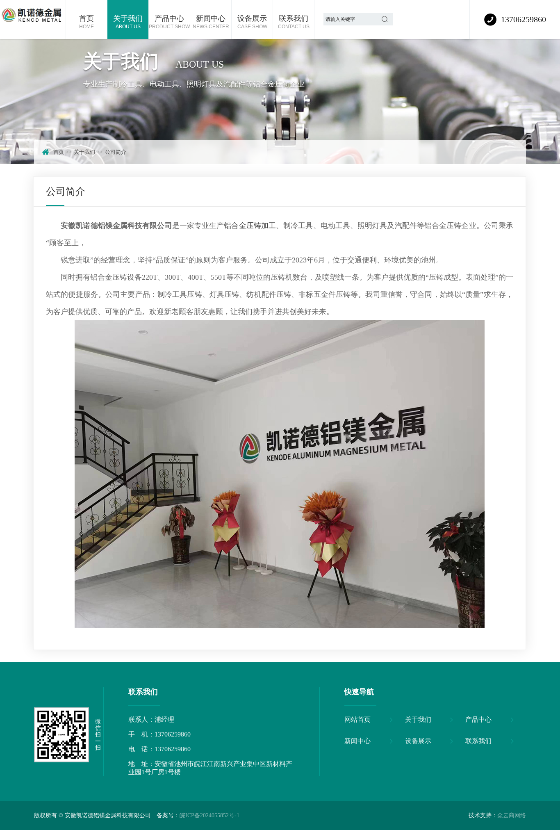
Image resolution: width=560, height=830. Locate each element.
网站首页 (357, 719)
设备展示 (252, 22)
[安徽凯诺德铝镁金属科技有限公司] (33, 19)
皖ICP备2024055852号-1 (209, 815)
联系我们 (294, 22)
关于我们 (128, 22)
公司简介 (115, 152)
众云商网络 (511, 815)
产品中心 (169, 22)
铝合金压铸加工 (250, 225)
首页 (86, 22)
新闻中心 (211, 22)
